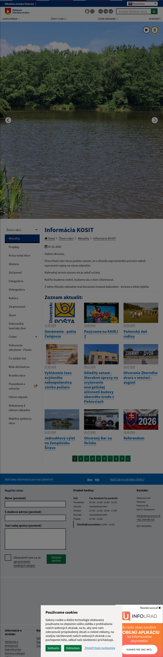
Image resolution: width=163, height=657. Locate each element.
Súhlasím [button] (53, 648)
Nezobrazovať (149, 608)
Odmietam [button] (73, 648)
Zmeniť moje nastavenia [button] (100, 648)
